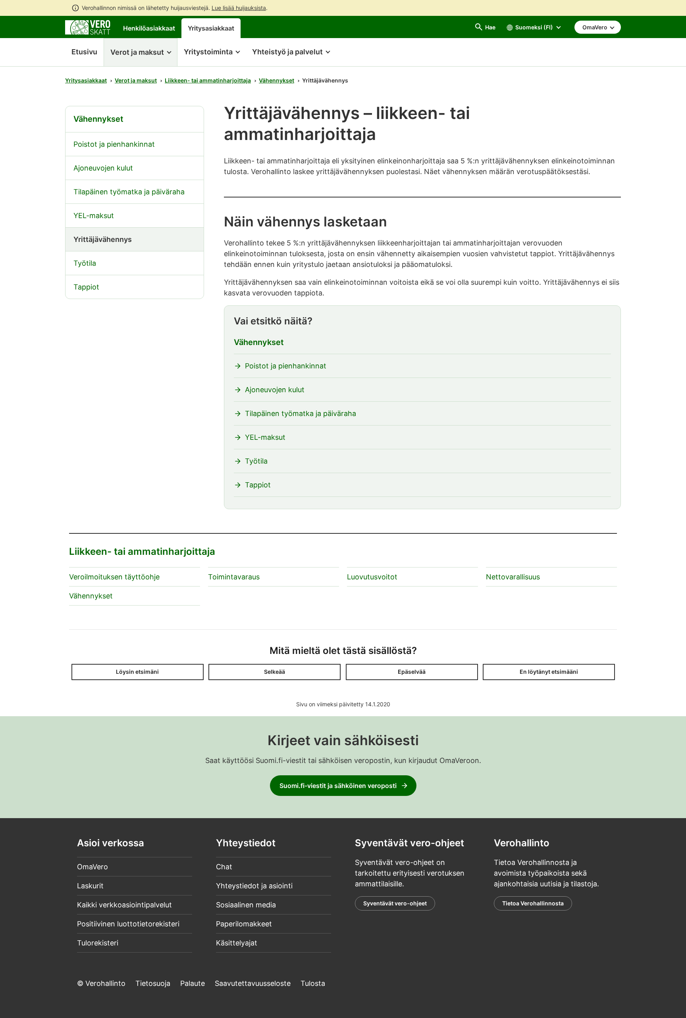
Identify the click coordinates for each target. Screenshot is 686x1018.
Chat (224, 867)
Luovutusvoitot (372, 577)
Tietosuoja (152, 983)
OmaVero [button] (595, 27)
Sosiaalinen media (246, 905)
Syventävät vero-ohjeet (395, 903)
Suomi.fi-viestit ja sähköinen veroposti (338, 786)
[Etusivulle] (87, 27)
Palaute (192, 983)
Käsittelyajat (236, 943)
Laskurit (90, 886)
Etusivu (81, 52)
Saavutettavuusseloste (253, 983)
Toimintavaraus (234, 577)
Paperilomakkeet (244, 924)
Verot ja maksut (136, 80)
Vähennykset (276, 80)
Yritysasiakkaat (211, 28)
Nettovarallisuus (513, 577)
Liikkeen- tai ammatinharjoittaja (208, 80)
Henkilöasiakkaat (149, 28)
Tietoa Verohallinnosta (533, 903)
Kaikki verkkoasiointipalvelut (124, 905)
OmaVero (92, 867)
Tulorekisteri (97, 943)
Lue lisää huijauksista (239, 7)
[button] (140, 52)
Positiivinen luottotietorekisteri (128, 924)
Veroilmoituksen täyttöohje (114, 577)
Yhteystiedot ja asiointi (254, 886)
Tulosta (313, 983)
